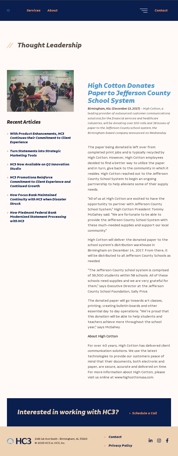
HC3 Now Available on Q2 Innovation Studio (39, 166)
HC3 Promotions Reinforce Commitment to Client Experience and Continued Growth (40, 181)
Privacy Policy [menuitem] (120, 445)
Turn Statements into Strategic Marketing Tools (35, 153)
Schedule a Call (144, 413)
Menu (143, 11)
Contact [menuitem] (115, 436)
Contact (161, 10)
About (52, 10)
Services (33, 10)
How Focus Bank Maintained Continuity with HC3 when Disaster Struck (38, 199)
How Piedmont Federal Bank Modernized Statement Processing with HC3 (38, 217)
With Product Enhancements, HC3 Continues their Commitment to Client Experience (40, 138)
